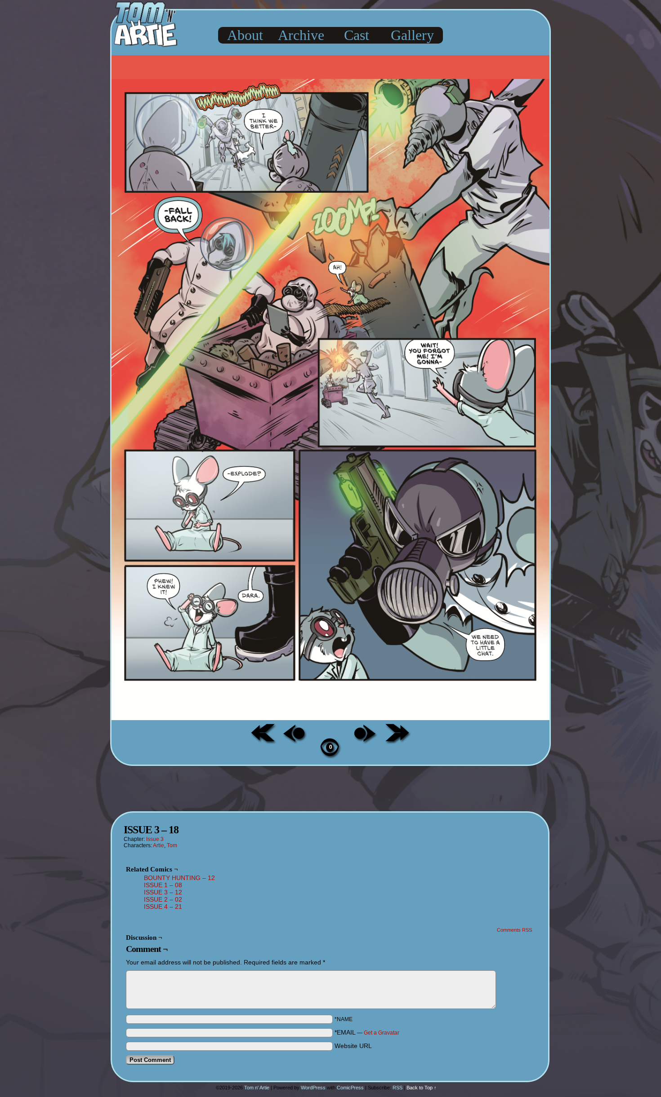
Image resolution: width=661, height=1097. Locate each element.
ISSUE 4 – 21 (163, 906)
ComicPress (350, 1087)
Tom (172, 845)
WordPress (313, 1087)
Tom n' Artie (256, 1087)
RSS (397, 1087)
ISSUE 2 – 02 (163, 899)
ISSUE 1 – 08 (163, 885)
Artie (158, 845)
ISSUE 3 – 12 (163, 892)
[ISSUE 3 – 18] (330, 717)
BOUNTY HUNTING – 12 (179, 877)
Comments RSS (514, 930)
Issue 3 (155, 839)
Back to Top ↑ (421, 1087)
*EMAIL (367, 1032)
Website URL (353, 1045)
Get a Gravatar (381, 1033)
